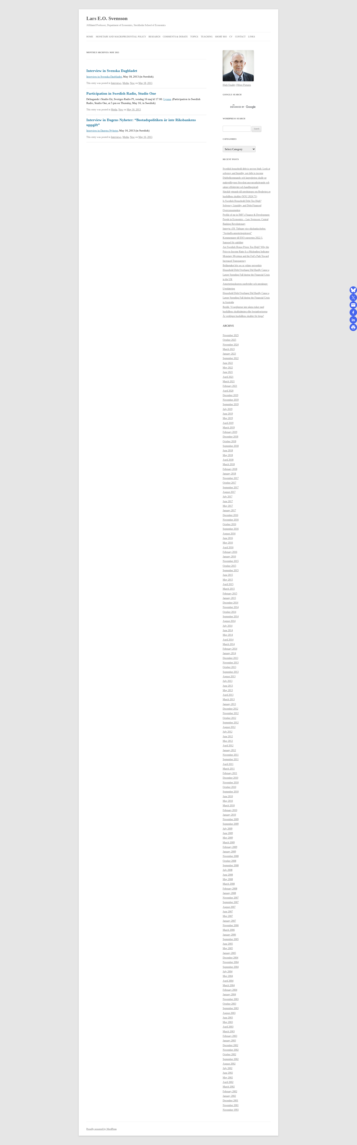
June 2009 (228, 833)
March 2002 (229, 1086)
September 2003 (231, 1008)
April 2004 (228, 980)
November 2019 (231, 399)
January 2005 (229, 953)
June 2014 (228, 630)
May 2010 (228, 801)
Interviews (116, 83)
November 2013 (231, 662)
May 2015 (228, 579)
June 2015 (228, 575)
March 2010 (229, 805)
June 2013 (228, 685)
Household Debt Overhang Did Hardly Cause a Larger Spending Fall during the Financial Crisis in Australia (246, 298)
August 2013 (229, 676)
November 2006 (231, 925)
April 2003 (228, 1026)
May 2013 (228, 690)
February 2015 (230, 593)
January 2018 (229, 473)
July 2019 (227, 409)
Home (89, 36)
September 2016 (231, 528)
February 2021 (230, 386)
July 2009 (227, 828)
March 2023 (229, 349)
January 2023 (229, 353)
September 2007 (231, 902)
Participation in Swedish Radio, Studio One (121, 93)
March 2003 (229, 1031)
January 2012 (229, 750)
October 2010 (229, 787)
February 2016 (230, 552)
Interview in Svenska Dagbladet (111, 71)
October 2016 (229, 524)
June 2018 (228, 450)
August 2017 (229, 492)
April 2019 (228, 423)
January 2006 (229, 934)
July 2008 (227, 870)
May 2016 (228, 542)
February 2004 (230, 989)
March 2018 (229, 464)
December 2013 (230, 658)
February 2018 (230, 469)
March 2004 (229, 985)
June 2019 (228, 413)
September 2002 (231, 1059)
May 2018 (228, 455)
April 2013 (228, 694)
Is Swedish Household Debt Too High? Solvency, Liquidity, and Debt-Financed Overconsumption (242, 206)
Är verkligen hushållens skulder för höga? (243, 316)
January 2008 (229, 893)
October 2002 (229, 1054)
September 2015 (231, 570)
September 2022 (231, 358)
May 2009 (228, 837)
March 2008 (229, 883)
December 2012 (230, 708)
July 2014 (227, 625)
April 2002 (228, 1082)
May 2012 (228, 741)
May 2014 (228, 634)
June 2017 (228, 501)
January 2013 (229, 704)
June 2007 (228, 911)
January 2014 (229, 653)
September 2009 (231, 823)
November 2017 (231, 478)
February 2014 (230, 648)
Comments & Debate (175, 36)
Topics (194, 36)
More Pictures (244, 85)
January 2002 (229, 1096)
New (132, 83)
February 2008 (230, 888)
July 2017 (227, 496)
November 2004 (231, 962)
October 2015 (229, 565)
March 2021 (229, 381)
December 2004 (230, 957)
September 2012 (231, 722)
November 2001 (231, 1105)
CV (230, 36)
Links (251, 36)
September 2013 (231, 672)
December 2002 (230, 1045)
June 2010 (228, 796)
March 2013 (229, 699)
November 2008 (231, 856)
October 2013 (229, 667)
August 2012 (229, 727)
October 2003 (229, 1003)
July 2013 (227, 681)
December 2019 (230, 395)
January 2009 (229, 851)
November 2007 (231, 897)
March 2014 (229, 644)
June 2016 (228, 538)
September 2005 (231, 939)
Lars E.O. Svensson (106, 18)
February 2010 (230, 810)
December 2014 (230, 602)
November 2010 (231, 782)
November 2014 (231, 607)
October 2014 (229, 612)
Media (126, 83)
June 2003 (228, 1017)
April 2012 (228, 745)
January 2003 (229, 1040)
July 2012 (227, 731)
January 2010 (229, 814)
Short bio (221, 36)
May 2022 (228, 367)
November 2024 (231, 344)
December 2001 (230, 1100)
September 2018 (231, 446)
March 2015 (229, 588)
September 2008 (231, 865)
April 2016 (228, 547)
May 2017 (228, 505)
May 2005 (228, 948)
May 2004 (228, 976)
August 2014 (229, 621)
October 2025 (229, 339)
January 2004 (229, 994)
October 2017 (229, 482)
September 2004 (231, 967)
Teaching (207, 36)
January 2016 (229, 556)
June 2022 (228, 363)
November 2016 (231, 519)
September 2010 (231, 791)
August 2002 (229, 1063)
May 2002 (228, 1077)
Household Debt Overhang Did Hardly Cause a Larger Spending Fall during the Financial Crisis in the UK (246, 275)
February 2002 (230, 1091)
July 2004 (227, 971)
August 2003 (229, 1013)
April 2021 (228, 376)
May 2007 (228, 916)
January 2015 (229, 598)
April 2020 (228, 390)
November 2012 (231, 713)
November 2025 (231, 335)
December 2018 (230, 436)
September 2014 (231, 616)
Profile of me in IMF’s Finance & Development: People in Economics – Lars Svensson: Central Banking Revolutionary (246, 219)
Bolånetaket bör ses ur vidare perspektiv (242, 265)
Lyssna (167, 99)
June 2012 (228, 736)
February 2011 (230, 773)
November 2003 (231, 999)
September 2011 (231, 759)
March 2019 (229, 427)
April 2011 (228, 764)
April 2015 (228, 584)
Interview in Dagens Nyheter (102, 130)
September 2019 (231, 404)
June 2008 (228, 874)
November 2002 (231, 1049)
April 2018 (228, 459)
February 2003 (230, 1036)
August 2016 (229, 533)
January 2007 (229, 920)
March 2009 (229, 842)
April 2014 (228, 639)
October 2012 (229, 718)
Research (154, 36)
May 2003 (228, 1022)
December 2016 (230, 515)
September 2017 (231, 487)
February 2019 (230, 432)
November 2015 (231, 561)
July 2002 (227, 1068)
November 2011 (231, 754)
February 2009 (230, 847)
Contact (240, 36)
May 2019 (228, 418)
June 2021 (228, 372)
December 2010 (230, 777)
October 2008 (229, 860)
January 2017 (229, 510)
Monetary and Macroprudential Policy (121, 36)
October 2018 (229, 441)
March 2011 (229, 768)
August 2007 (229, 907)
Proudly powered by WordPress (101, 1129)
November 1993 (231, 1109)
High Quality (229, 85)
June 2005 (228, 943)
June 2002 (228, 1072)
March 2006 (229, 930)
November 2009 (231, 819)
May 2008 (228, 879)
